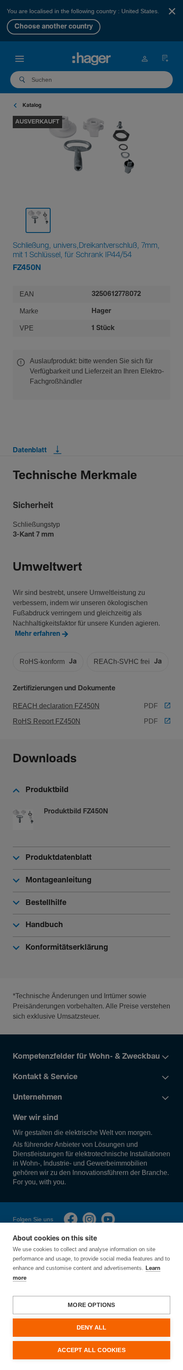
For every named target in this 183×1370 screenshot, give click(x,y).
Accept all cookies (91, 1350)
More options (91, 1305)
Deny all (92, 1327)
